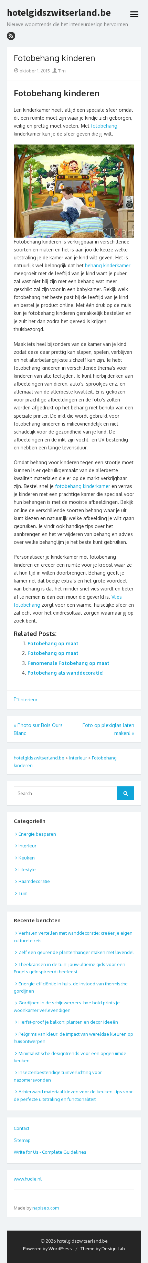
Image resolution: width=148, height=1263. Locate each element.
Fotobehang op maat (53, 643)
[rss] (11, 36)
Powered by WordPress (47, 1248)
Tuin (23, 893)
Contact (21, 1128)
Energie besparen (37, 834)
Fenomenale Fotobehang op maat (68, 663)
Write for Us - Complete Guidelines (50, 1152)
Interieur (29, 699)
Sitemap (22, 1140)
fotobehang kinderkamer (82, 486)
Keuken (27, 858)
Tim (61, 70)
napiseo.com (45, 1208)
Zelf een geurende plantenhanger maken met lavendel (76, 952)
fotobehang (104, 126)
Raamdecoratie (34, 881)
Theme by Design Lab (103, 1248)
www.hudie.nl (28, 1179)
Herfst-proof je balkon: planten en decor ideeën (68, 1022)
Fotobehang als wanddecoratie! (66, 673)
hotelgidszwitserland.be (59, 13)
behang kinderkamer (107, 265)
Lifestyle (27, 869)
